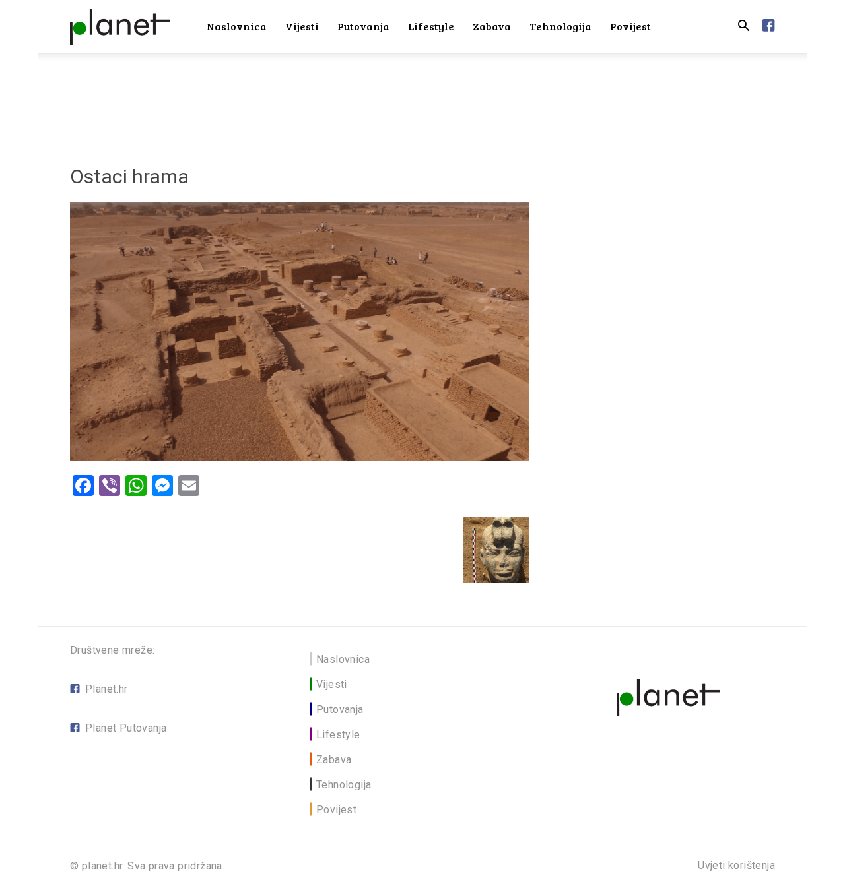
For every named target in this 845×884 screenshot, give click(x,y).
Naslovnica (237, 26)
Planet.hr (106, 689)
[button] (743, 27)
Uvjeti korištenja (736, 865)
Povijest (630, 26)
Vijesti (302, 26)
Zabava (492, 26)
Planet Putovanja (125, 728)
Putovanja (363, 26)
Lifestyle (431, 26)
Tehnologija (560, 26)
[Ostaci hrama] (299, 457)
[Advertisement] (422, 98)
